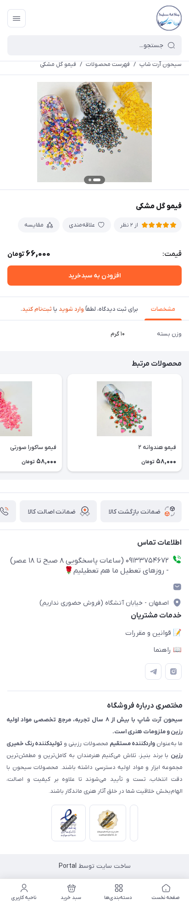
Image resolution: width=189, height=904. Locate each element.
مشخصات (163, 309)
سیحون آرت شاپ (160, 64)
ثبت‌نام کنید (37, 309)
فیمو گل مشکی (58, 64)
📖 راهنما (167, 650)
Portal (68, 866)
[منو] (16, 18)
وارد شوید (71, 309)
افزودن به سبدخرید (94, 275)
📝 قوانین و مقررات (153, 633)
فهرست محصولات (108, 64)
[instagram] (173, 671)
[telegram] (153, 671)
